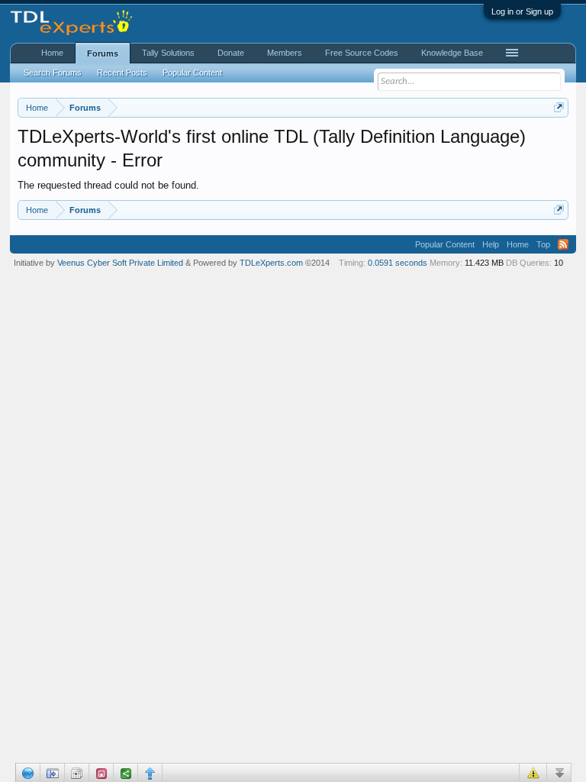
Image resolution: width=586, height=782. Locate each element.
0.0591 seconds (397, 262)
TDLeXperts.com (271, 262)
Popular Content (192, 72)
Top (543, 244)
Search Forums (53, 72)
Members (284, 52)
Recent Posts (122, 72)
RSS (563, 244)
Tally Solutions (168, 52)
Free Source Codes (361, 52)
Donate (230, 52)
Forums (102, 53)
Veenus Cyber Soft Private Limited (121, 262)
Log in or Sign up (522, 11)
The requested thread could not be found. (108, 185)
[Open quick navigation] (559, 107)
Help (490, 244)
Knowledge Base (452, 52)
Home (52, 52)
